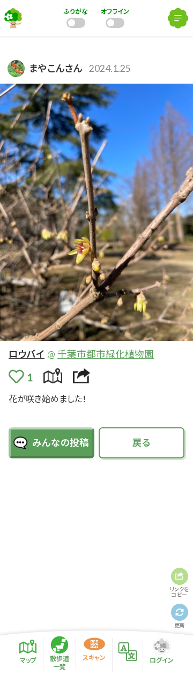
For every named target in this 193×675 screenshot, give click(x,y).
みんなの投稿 (60, 442)
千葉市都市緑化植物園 (105, 354)
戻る (141, 442)
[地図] (52, 376)
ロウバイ (26, 354)
